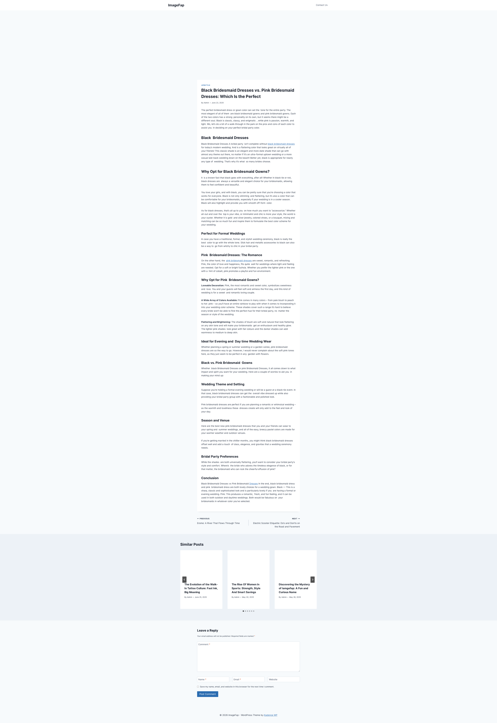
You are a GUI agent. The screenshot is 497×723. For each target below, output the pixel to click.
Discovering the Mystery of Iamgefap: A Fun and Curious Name (294, 588)
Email (237, 679)
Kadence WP (270, 715)
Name (202, 679)
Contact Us (322, 5)
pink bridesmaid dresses (239, 260)
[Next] (312, 580)
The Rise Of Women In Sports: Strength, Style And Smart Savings (246, 588)
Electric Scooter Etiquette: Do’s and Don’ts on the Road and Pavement (276, 523)
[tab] (243, 611)
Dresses (253, 483)
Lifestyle (205, 85)
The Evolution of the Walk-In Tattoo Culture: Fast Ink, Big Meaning (201, 588)
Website (273, 679)
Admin (206, 103)
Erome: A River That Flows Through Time (218, 521)
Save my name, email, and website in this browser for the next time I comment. (237, 686)
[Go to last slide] (184, 580)
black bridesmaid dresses (281, 144)
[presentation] (201, 564)
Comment (204, 644)
